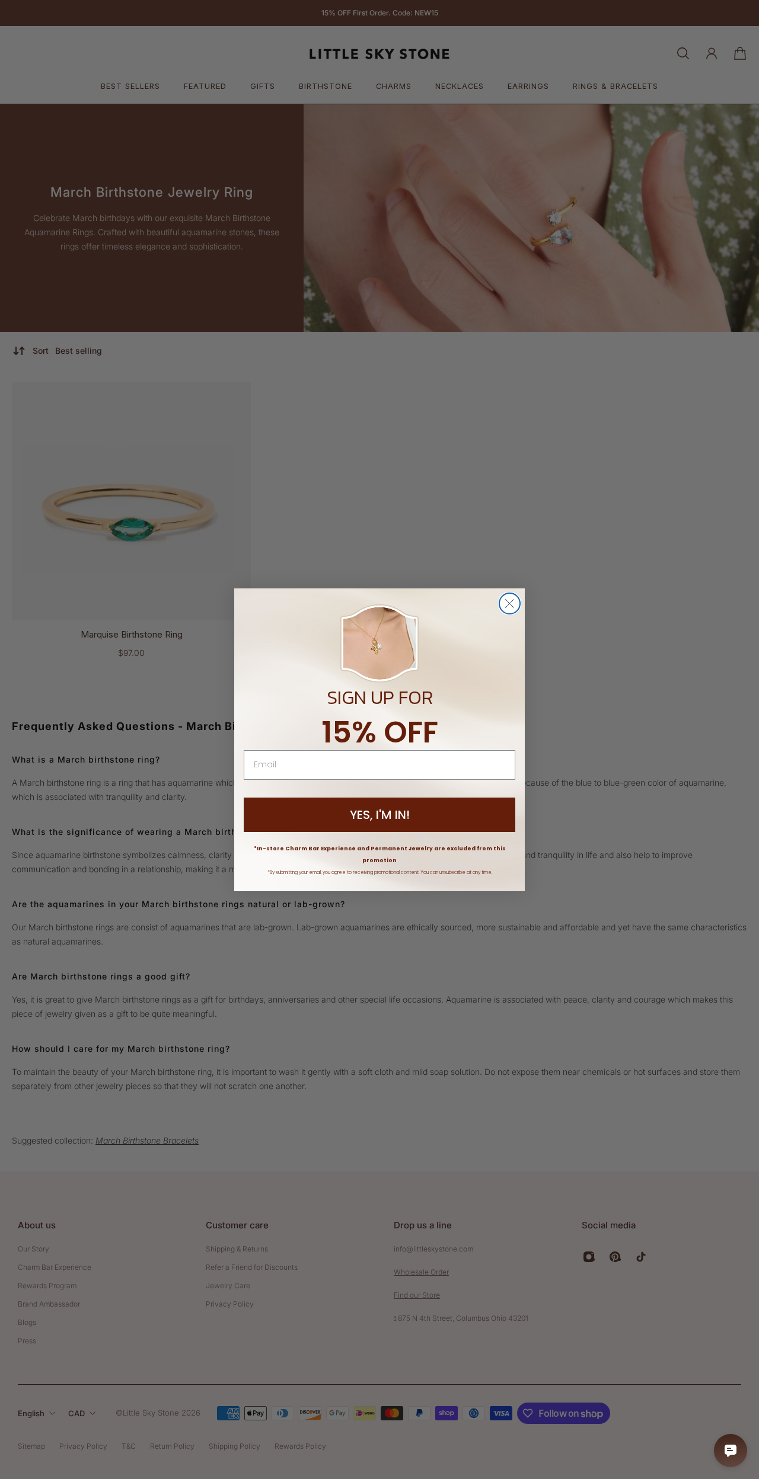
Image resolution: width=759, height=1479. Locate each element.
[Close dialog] (509, 603)
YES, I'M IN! (380, 814)
